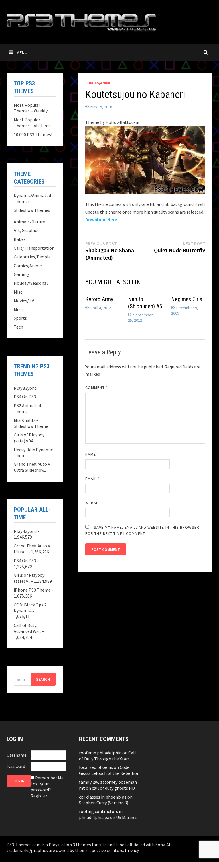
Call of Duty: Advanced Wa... (27, 628)
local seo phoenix (96, 767)
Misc (18, 292)
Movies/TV (24, 300)
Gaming (21, 274)
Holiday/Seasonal (31, 283)
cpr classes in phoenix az (103, 797)
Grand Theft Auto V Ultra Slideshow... (32, 467)
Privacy (132, 850)
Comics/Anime (98, 82)
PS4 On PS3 (25, 396)
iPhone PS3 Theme (32, 590)
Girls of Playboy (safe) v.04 (29, 438)
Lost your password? (41, 787)
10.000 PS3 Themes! (33, 134)
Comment (96, 387)
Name (92, 454)
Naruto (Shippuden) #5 (145, 303)
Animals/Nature (29, 222)
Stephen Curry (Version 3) (103, 802)
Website (93, 502)
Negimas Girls (186, 299)
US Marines (126, 817)
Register (39, 796)
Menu (21, 52)
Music (19, 309)
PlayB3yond (25, 388)
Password (16, 766)
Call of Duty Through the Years (107, 756)
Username (17, 755)
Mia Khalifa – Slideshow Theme (31, 423)
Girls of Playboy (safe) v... (29, 578)
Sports (20, 318)
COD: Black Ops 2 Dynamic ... (30, 607)
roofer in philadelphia (100, 753)
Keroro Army (99, 299)
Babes (20, 239)
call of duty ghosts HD (113, 788)
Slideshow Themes (32, 210)
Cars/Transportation (34, 248)
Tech (18, 327)
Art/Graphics (26, 230)
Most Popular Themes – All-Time (32, 122)
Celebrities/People (32, 257)
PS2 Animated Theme (27, 408)
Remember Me (49, 778)
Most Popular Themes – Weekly (31, 108)
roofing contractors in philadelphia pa (101, 814)
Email (92, 478)
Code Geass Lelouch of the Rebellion (109, 770)
